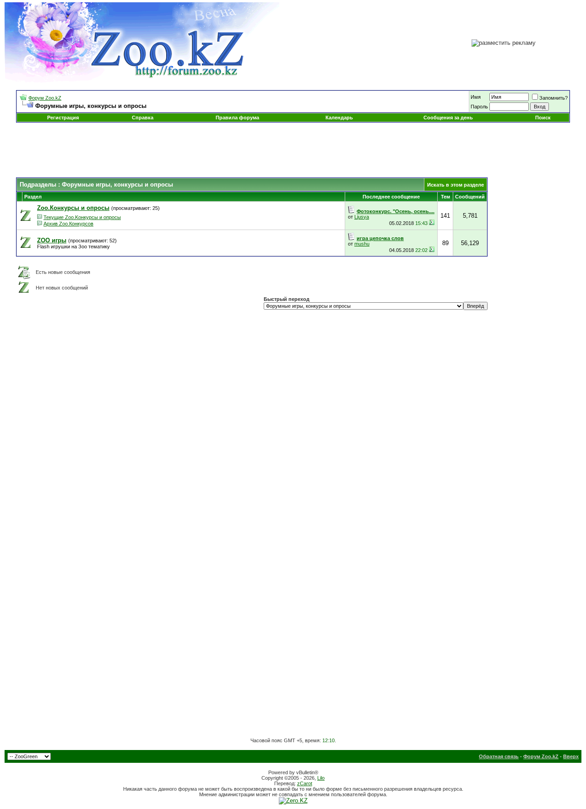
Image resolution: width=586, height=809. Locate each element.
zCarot (304, 783)
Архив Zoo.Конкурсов (68, 223)
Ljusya (361, 217)
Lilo (321, 778)
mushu (361, 243)
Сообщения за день (448, 117)
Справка (142, 117)
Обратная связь (499, 756)
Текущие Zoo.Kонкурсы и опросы (82, 217)
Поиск (543, 117)
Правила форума (237, 117)
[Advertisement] (293, 150)
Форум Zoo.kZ (44, 98)
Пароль (479, 106)
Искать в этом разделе (455, 185)
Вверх (571, 756)
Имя (476, 97)
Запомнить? (553, 98)
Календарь (339, 117)
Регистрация (63, 117)
